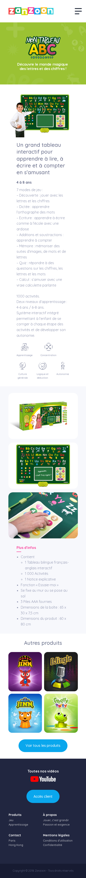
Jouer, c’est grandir (56, 820)
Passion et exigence (56, 824)
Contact (15, 835)
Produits (15, 815)
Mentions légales (56, 835)
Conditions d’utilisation (58, 840)
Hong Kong (16, 845)
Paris (12, 840)
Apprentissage (18, 824)
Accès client (43, 796)
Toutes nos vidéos (43, 771)
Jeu (11, 820)
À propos (50, 815)
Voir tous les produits (43, 745)
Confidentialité (52, 845)
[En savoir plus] (25, 671)
